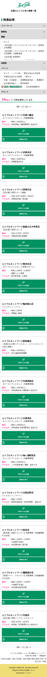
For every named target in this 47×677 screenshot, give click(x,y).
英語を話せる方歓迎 (32, 73)
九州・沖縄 (42, 661)
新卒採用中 (24, 83)
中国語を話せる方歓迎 (13, 77)
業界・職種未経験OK (13, 87)
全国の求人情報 (31, 656)
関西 (37, 659)
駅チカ (28, 77)
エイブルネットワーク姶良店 (15, 530)
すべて (6, 42)
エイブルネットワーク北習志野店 (17, 493)
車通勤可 (40, 80)
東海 (33, 659)
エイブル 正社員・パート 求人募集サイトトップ (27, 653)
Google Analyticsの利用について (23, 670)
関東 (28, 659)
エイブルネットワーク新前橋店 (16, 341)
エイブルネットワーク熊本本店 (16, 264)
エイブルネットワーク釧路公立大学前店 (21, 227)
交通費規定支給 (26, 80)
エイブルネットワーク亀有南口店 (17, 304)
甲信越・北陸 (21, 659)
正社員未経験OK (33, 87)
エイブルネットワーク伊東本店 (16, 152)
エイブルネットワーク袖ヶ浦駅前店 (19, 455)
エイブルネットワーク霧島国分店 (17, 572)
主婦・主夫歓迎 (10, 80)
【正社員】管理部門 (12, 57)
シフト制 (16, 73)
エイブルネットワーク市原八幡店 (17, 115)
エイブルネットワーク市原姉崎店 (17, 381)
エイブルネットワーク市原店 (15, 615)
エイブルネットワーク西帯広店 (16, 189)
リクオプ (28, 673)
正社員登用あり (10, 83)
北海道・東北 (10, 659)
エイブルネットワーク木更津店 (16, 418)
